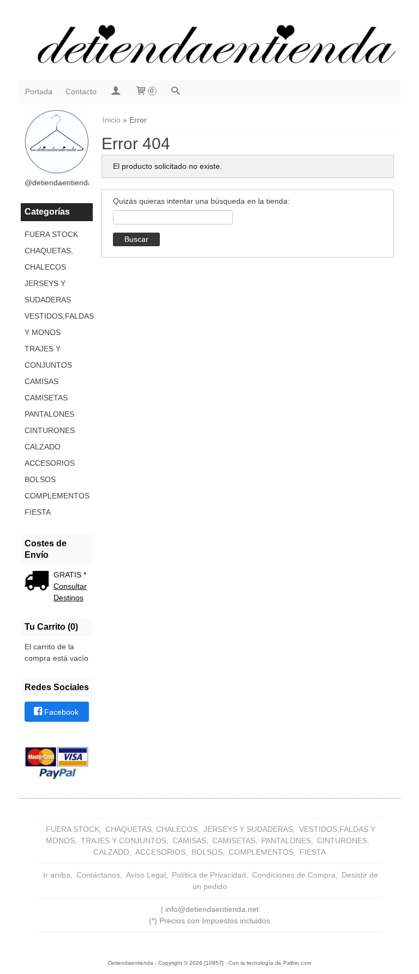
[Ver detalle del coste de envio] (39, 581)
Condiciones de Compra (294, 874)
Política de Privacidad (209, 874)
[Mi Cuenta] (115, 91)
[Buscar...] (175, 91)
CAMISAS (41, 381)
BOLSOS (40, 479)
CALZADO (43, 446)
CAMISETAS (46, 397)
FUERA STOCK (51, 234)
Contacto (81, 91)
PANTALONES (49, 414)
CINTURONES (50, 430)
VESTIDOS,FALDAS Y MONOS (57, 324)
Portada (38, 91)
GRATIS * (69, 574)
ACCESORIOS (50, 463)
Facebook (61, 712)
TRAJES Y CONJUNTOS (48, 356)
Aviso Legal (146, 874)
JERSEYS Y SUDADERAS (48, 291)
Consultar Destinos (70, 592)
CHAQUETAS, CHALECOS (49, 258)
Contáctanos (98, 874)
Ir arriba (56, 874)
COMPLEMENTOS (57, 495)
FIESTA (38, 512)
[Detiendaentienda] (209, 42)
